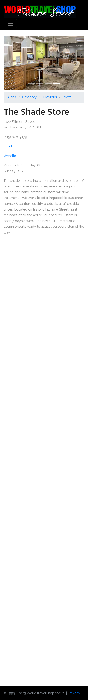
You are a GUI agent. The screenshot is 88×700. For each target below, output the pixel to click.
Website (10, 156)
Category (29, 97)
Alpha (11, 97)
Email (8, 146)
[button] (10, 63)
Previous (50, 97)
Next (67, 97)
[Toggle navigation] (10, 23)
